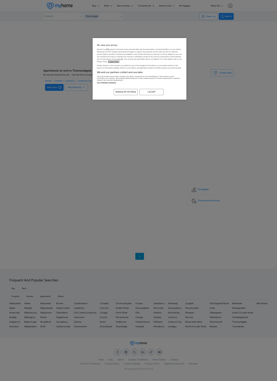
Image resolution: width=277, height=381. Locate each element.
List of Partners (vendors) (106, 83)
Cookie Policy (113, 62)
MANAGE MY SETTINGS (126, 92)
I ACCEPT (151, 92)
